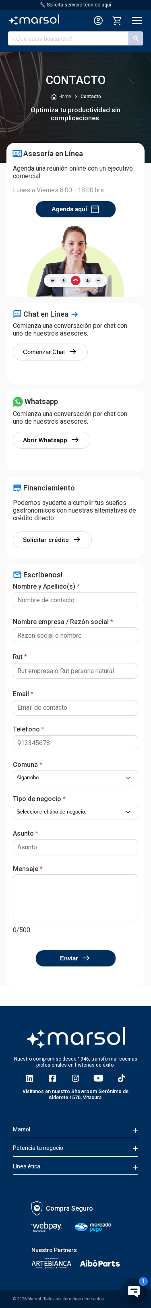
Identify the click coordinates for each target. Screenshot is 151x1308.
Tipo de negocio (39, 799)
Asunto (25, 833)
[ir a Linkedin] (30, 1078)
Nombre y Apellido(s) (46, 586)
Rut (20, 657)
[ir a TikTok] (121, 1078)
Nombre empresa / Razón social (63, 622)
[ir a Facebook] (53, 1078)
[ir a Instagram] (75, 1078)
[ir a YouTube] (98, 1078)
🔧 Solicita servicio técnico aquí (76, 4)
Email (23, 694)
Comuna (27, 764)
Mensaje (28, 869)
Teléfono (28, 729)
